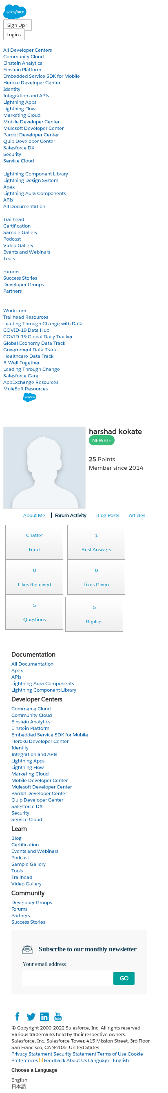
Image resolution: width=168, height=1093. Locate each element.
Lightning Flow (19, 108)
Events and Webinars (26, 251)
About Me (34, 515)
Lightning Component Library (35, 173)
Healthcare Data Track (28, 356)
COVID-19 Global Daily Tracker (38, 336)
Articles (137, 515)
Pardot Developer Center (31, 134)
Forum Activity (70, 515)
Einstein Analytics (22, 62)
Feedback (54, 1060)
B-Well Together (21, 362)
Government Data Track (30, 349)
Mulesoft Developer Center (33, 128)
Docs (9, 167)
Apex (9, 186)
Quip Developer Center (29, 141)
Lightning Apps (19, 102)
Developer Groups (23, 284)
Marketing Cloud (21, 115)
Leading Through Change (31, 369)
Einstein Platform (22, 69)
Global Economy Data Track (34, 343)
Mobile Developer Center (31, 121)
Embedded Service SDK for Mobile (41, 75)
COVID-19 (15, 303)
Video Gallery (18, 245)
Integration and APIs (26, 95)
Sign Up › (17, 25)
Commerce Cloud (31, 708)
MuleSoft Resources (25, 388)
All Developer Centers (27, 49)
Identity (11, 88)
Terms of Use (111, 1053)
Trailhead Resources (25, 316)
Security (12, 154)
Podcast (12, 238)
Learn (10, 212)
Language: (108, 1060)
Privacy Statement (32, 1053)
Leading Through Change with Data (43, 323)
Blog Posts (107, 515)
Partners (12, 290)
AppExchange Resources (30, 382)
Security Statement (75, 1053)
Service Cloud (18, 160)
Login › (14, 34)
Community (17, 264)
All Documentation (24, 206)
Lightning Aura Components (34, 193)
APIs (8, 199)
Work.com (14, 310)
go (124, 978)
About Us (76, 1060)
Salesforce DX (18, 147)
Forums (11, 271)
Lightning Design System (30, 180)
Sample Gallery (20, 232)
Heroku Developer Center (31, 82)
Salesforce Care (20, 375)
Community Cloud (23, 56)
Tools (9, 258)
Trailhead (13, 219)
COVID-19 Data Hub (26, 329)
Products (14, 43)
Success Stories (20, 277)
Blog (8, 297)
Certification (17, 225)
